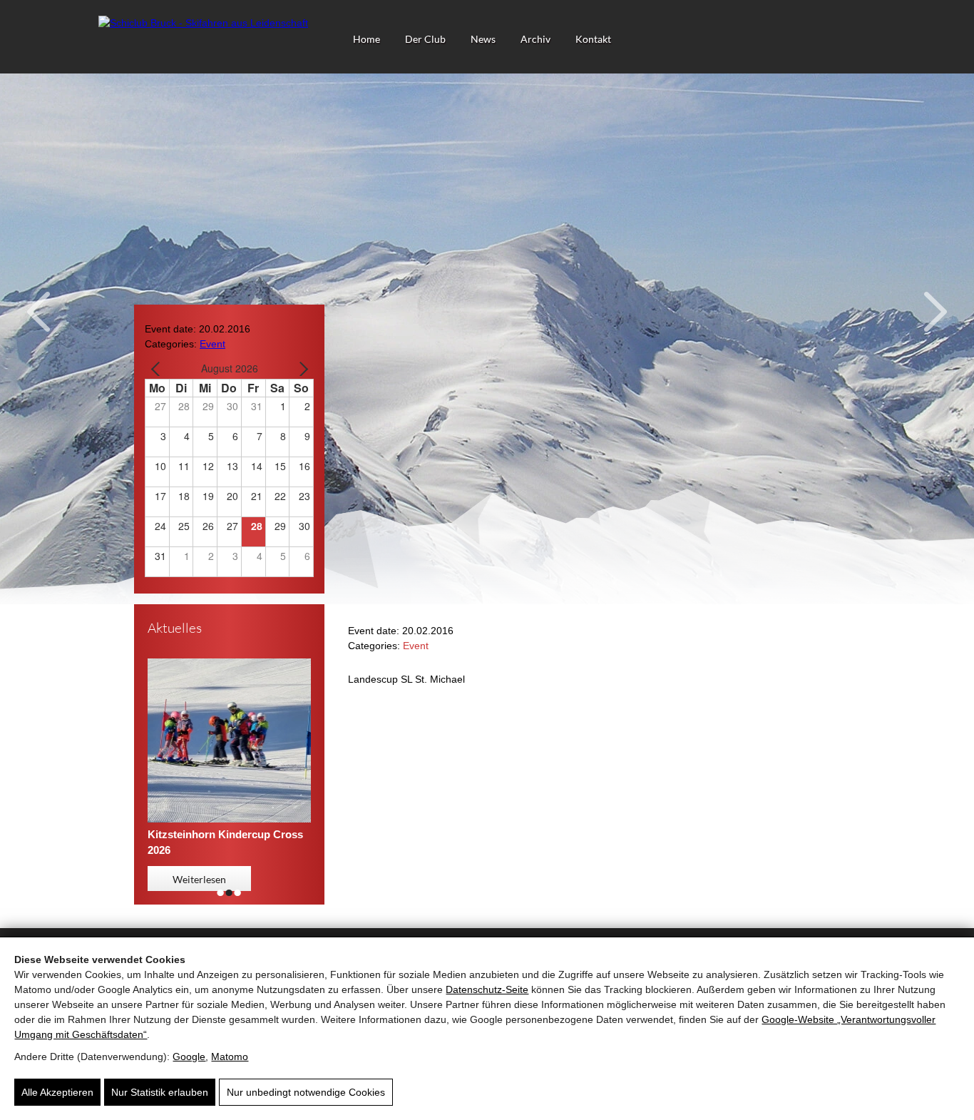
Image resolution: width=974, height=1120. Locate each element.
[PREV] (158, 368)
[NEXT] (300, 368)
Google (189, 1056)
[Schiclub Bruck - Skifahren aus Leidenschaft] (203, 23)
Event (212, 344)
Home (366, 39)
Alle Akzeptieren (57, 1092)
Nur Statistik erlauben (159, 1092)
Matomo (229, 1056)
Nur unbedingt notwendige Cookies (306, 1092)
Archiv (535, 39)
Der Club (425, 39)
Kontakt (593, 39)
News (483, 39)
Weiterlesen (199, 879)
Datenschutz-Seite (487, 989)
